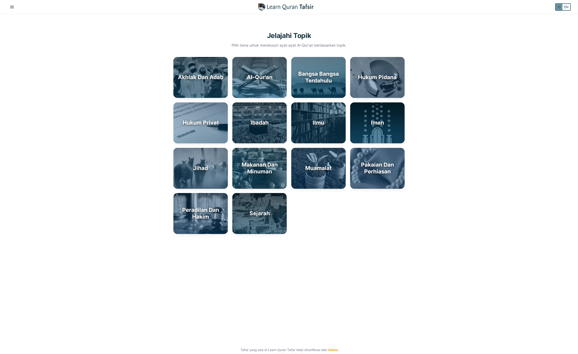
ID (559, 7)
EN (566, 7)
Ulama (333, 350)
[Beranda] (286, 7)
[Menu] (12, 7)
